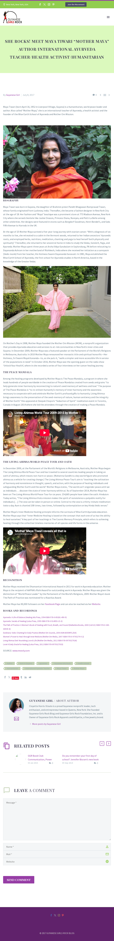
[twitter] (55, 915)
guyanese (43, 663)
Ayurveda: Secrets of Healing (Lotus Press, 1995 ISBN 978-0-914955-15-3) (32, 621)
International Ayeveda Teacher (37, 668)
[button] (102, 743)
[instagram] (59, 915)
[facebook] (51, 915)
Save (16, 678)
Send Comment (19, 880)
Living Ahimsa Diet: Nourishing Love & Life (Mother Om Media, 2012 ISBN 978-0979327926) (40, 640)
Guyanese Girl (13, 94)
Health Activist (83, 663)
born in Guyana (26, 663)
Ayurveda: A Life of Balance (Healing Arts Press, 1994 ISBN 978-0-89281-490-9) (35, 617)
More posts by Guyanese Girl (46, 723)
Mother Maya (79, 668)
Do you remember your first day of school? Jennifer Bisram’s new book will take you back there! (80, 759)
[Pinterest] (53, 4)
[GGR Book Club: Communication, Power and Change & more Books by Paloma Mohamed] (21, 759)
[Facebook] (40, 4)
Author (9, 663)
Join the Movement (75, 4)
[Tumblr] (21, 677)
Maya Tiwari (61, 668)
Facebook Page (52, 604)
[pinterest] (63, 915)
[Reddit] (30, 677)
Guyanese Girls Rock (62, 663)
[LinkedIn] (25, 677)
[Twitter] (44, 4)
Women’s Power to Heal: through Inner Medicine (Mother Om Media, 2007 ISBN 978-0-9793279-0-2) (43, 636)
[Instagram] (49, 4)
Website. (96, 604)
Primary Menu (108, 17)
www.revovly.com (21, 650)
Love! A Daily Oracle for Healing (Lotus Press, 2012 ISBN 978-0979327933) (33, 644)
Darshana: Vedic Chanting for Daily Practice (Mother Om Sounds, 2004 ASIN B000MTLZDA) (39, 633)
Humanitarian (12, 668)
